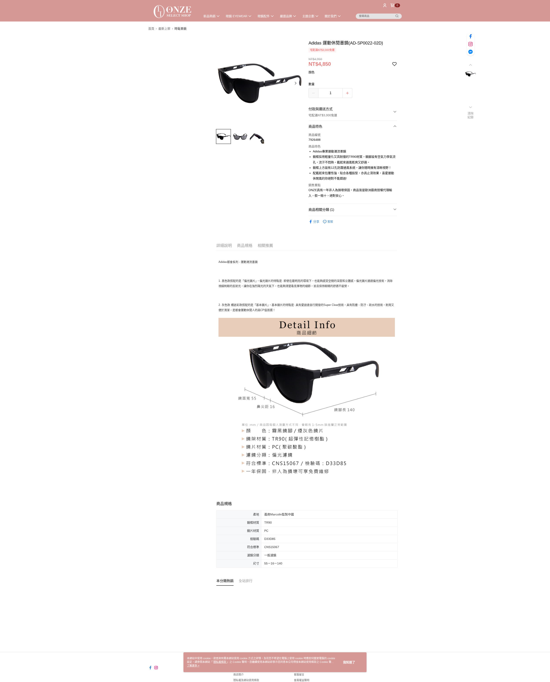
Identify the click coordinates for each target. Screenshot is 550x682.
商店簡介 (238, 674)
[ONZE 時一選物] (172, 11)
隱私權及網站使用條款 (246, 680)
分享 (316, 221)
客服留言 (299, 674)
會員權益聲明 (301, 680)
